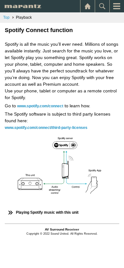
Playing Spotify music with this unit (47, 212)
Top (6, 17)
